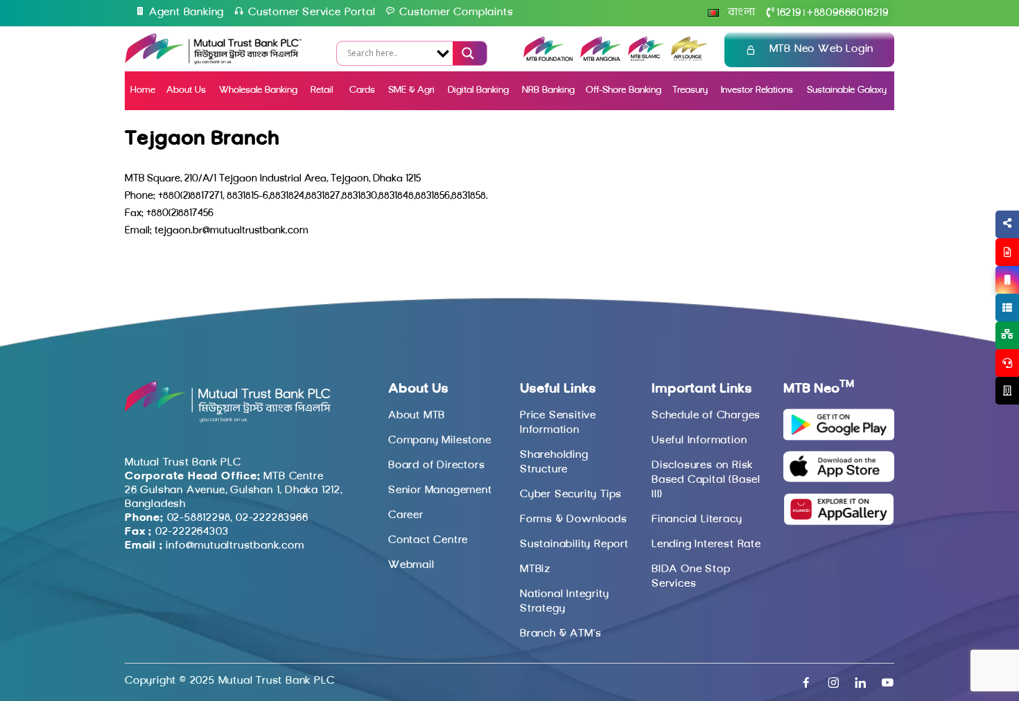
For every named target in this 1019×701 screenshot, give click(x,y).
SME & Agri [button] (411, 90)
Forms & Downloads (573, 519)
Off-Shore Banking (623, 90)
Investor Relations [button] (757, 90)
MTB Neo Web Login (821, 49)
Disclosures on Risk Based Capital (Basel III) (706, 480)
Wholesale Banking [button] (258, 90)
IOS (975, 296)
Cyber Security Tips (571, 494)
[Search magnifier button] (466, 53)
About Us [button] (186, 90)
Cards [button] (362, 90)
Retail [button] (323, 90)
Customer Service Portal (311, 12)
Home (142, 90)
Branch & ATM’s (561, 633)
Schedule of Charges (706, 415)
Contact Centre (428, 540)
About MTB (416, 415)
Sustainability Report (574, 544)
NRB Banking (548, 90)
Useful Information (699, 440)
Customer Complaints (456, 12)
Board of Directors (436, 465)
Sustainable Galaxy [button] (847, 90)
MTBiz (535, 569)
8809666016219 (848, 13)
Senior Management (440, 490)
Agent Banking (186, 12)
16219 (788, 13)
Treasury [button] (690, 90)
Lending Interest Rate (706, 544)
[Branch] (1007, 391)
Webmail (411, 565)
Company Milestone (439, 440)
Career (406, 515)
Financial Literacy (697, 519)
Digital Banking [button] (478, 90)
